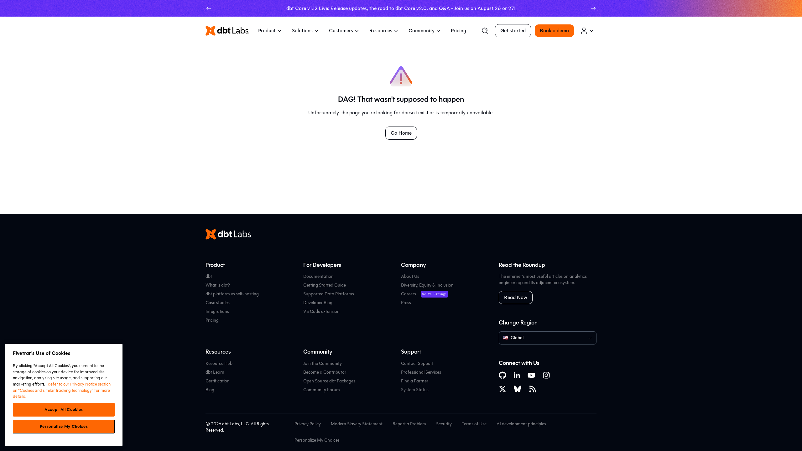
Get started (513, 30)
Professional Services (421, 372)
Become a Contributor (324, 372)
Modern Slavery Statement (357, 424)
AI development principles (521, 424)
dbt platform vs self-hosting (232, 294)
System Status (415, 389)
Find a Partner (414, 381)
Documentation (318, 276)
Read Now (515, 297)
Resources (380, 30)
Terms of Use (474, 424)
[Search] (485, 30)
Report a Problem (409, 424)
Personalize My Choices (317, 440)
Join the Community (322, 363)
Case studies (218, 302)
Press (406, 302)
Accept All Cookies (63, 410)
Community (422, 30)
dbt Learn (215, 372)
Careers (408, 294)
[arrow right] (593, 8)
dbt (209, 276)
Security (444, 424)
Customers (341, 30)
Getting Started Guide (324, 285)
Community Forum (321, 389)
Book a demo (554, 30)
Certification (218, 381)
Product (267, 30)
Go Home (401, 133)
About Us (410, 276)
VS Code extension (321, 311)
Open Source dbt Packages (329, 381)
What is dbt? (218, 285)
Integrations (217, 311)
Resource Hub (219, 363)
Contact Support (417, 363)
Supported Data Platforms (328, 294)
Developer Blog (317, 302)
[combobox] (547, 338)
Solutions (302, 30)
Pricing (458, 30)
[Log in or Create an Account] (587, 30)
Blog (210, 389)
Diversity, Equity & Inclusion (427, 285)
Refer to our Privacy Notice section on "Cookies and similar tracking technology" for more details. (62, 390)
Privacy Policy (307, 424)
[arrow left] (209, 8)
